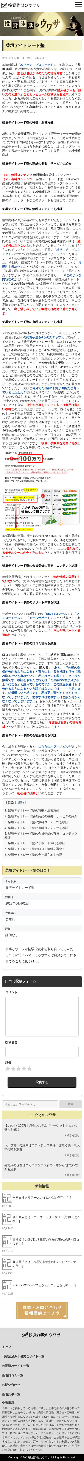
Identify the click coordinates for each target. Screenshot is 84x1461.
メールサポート (39, 618)
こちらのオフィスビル (53, 746)
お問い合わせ (11, 1385)
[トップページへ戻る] (42, 24)
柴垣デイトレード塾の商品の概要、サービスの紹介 (41, 816)
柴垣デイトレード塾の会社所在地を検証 (33, 854)
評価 (8, 1062)
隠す (22, 802)
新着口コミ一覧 (12, 1375)
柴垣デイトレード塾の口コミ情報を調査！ (35, 849)
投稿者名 (11, 1042)
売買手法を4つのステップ (43, 337)
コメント (11, 992)
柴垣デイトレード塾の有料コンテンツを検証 (36, 828)
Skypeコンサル (56, 613)
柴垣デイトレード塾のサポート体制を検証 (35, 843)
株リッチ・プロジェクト (36, 65)
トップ (6, 1346)
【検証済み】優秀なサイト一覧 (23, 1356)
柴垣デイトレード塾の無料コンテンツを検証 (36, 822)
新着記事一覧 (11, 1394)
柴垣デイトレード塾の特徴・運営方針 (32, 810)
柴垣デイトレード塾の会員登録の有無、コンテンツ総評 (41, 835)
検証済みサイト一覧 (15, 1366)
